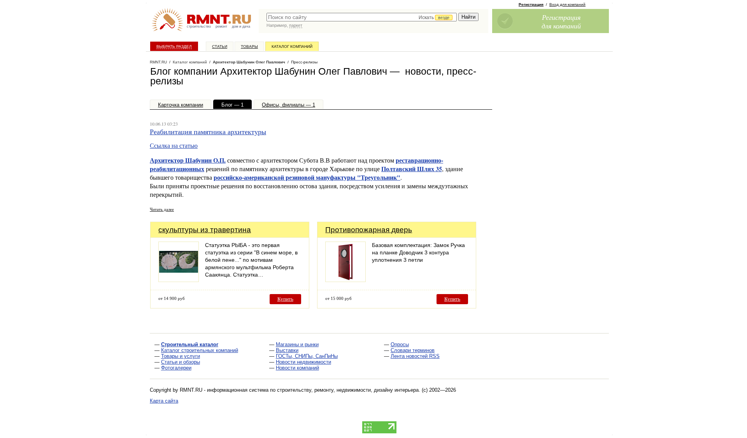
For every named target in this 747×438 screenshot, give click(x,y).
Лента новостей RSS (415, 356)
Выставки (287, 350)
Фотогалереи (176, 368)
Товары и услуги (180, 356)
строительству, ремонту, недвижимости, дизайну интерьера (348, 390)
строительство (199, 26)
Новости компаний (297, 368)
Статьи (219, 46)
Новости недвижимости (303, 362)
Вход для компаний (567, 4)
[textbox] (362, 17)
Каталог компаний (292, 46)
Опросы (400, 344)
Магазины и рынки (297, 344)
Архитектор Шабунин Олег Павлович (249, 62)
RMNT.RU (158, 62)
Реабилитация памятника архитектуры (208, 131)
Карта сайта (164, 401)
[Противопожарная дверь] (345, 280)
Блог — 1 (232, 105)
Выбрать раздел (174, 46)
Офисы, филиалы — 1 (288, 105)
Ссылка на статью (174, 145)
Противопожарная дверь (368, 230)
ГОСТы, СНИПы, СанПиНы (307, 356)
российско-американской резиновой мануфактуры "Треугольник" (307, 177)
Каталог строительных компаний (199, 350)
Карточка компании (180, 105)
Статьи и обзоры (180, 362)
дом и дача (241, 26)
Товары (249, 46)
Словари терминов (413, 350)
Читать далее (162, 209)
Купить (285, 299)
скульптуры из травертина (204, 230)
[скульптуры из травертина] (178, 280)
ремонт (221, 26)
